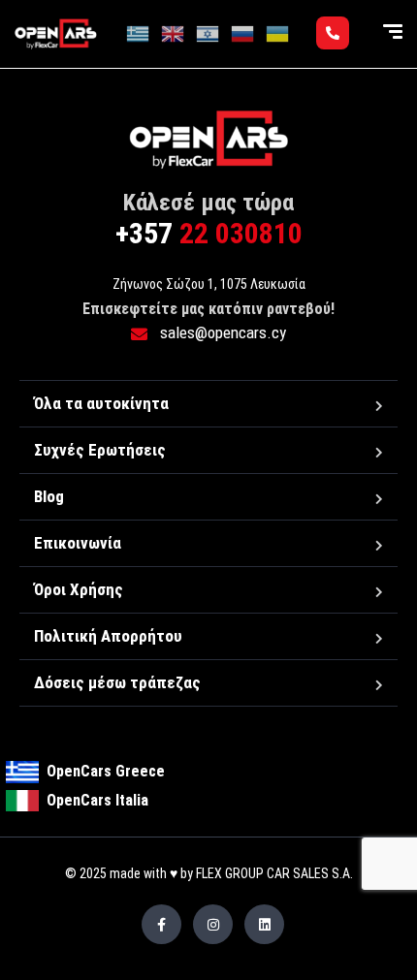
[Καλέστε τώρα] (332, 33)
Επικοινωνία (77, 543)
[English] (173, 33)
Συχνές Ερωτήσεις (100, 449)
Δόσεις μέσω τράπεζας (117, 682)
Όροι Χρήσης (78, 589)
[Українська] (278, 33)
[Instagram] (213, 924)
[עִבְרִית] (208, 33)
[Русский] (243, 33)
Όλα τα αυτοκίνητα (101, 403)
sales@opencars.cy (221, 332)
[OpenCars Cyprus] (56, 33)
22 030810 (209, 233)
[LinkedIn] (264, 924)
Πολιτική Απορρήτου (108, 636)
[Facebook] (161, 924)
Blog (49, 496)
